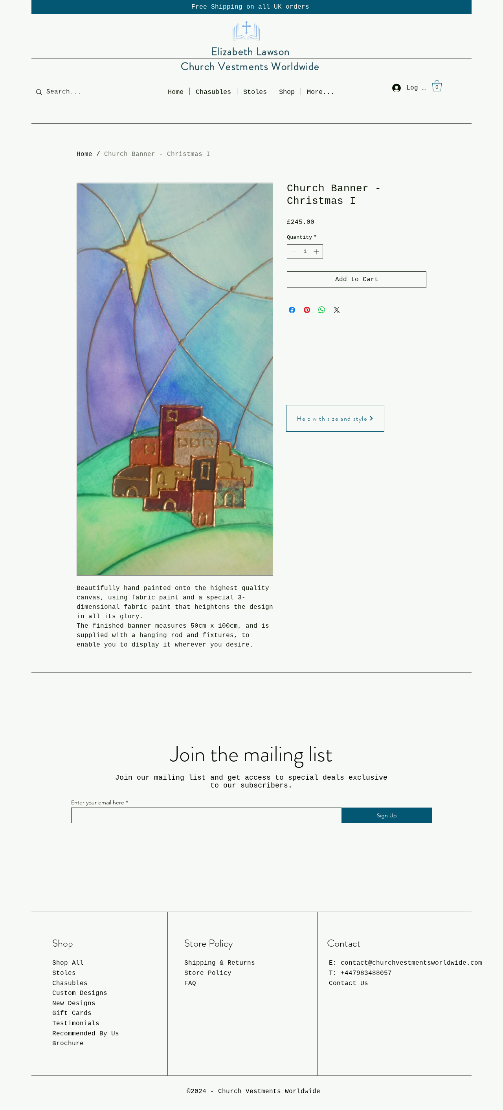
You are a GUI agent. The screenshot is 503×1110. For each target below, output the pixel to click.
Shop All (68, 963)
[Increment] (317, 251)
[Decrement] (293, 251)
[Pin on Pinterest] (307, 310)
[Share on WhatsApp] (322, 310)
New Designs (73, 1003)
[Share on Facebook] (292, 310)
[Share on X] (336, 310)
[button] (287, 91)
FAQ (190, 983)
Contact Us (348, 983)
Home (84, 154)
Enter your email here (97, 802)
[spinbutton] (305, 251)
